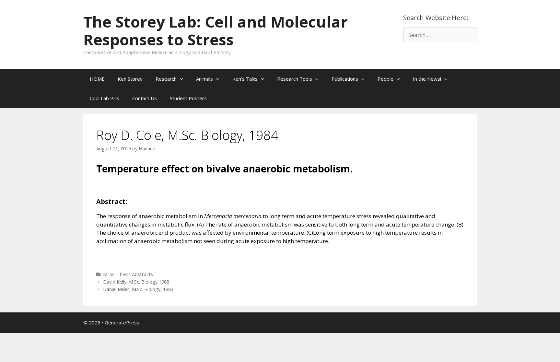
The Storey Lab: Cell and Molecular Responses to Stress (215, 30)
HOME (97, 79)
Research (166, 79)
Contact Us (144, 98)
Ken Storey (130, 79)
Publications (345, 79)
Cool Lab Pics (104, 98)
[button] (183, 78)
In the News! (427, 79)
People (385, 79)
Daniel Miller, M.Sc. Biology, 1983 (138, 289)
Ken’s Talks (245, 79)
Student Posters (188, 98)
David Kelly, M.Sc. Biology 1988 (136, 282)
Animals (204, 79)
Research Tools (294, 79)
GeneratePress (122, 322)
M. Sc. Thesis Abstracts (128, 274)
